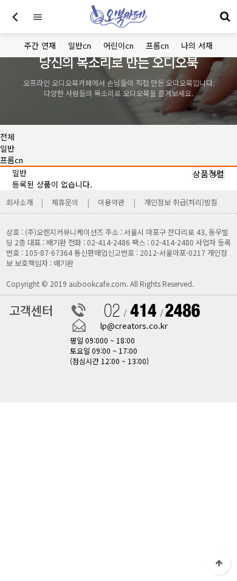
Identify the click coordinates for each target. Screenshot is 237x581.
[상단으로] (219, 563)
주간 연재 (40, 45)
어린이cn (118, 45)
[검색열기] (225, 16)
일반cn (79, 45)
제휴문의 (65, 202)
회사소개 (20, 202)
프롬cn (157, 45)
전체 (7, 137)
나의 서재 (197, 45)
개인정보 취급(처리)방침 (181, 202)
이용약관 (111, 202)
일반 (7, 148)
